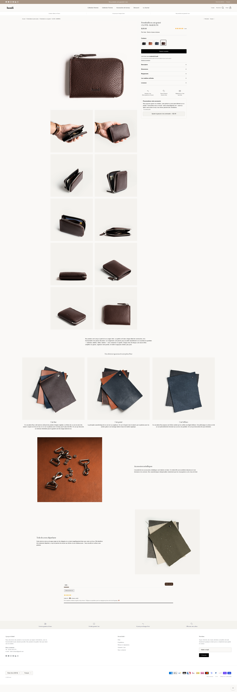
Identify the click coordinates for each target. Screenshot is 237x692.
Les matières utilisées (147, 78)
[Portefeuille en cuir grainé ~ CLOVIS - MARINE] (157, 42)
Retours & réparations (123, 645)
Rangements (144, 73)
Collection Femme (107, 7)
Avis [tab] (66, 585)
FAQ (119, 640)
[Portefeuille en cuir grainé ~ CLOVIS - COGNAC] (150, 42)
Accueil (23, 18)
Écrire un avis (169, 584)
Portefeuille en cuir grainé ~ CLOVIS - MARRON (50, 18)
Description (144, 64)
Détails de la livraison (145, 60)
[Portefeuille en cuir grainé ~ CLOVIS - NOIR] (144, 42)
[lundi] (10, 8)
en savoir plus (147, 109)
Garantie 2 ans (122, 647)
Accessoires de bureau (123, 7)
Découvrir (136, 7)
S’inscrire (203, 655)
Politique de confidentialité (225, 676)
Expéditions (121, 642)
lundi (10, 677)
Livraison (144, 83)
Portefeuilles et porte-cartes (32, 18)
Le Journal (146, 7)
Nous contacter (122, 650)
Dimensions (144, 69)
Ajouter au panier (163, 51)
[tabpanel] (118, 601)
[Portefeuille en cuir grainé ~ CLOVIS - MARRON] (163, 42)
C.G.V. (216, 676)
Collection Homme (93, 7)
